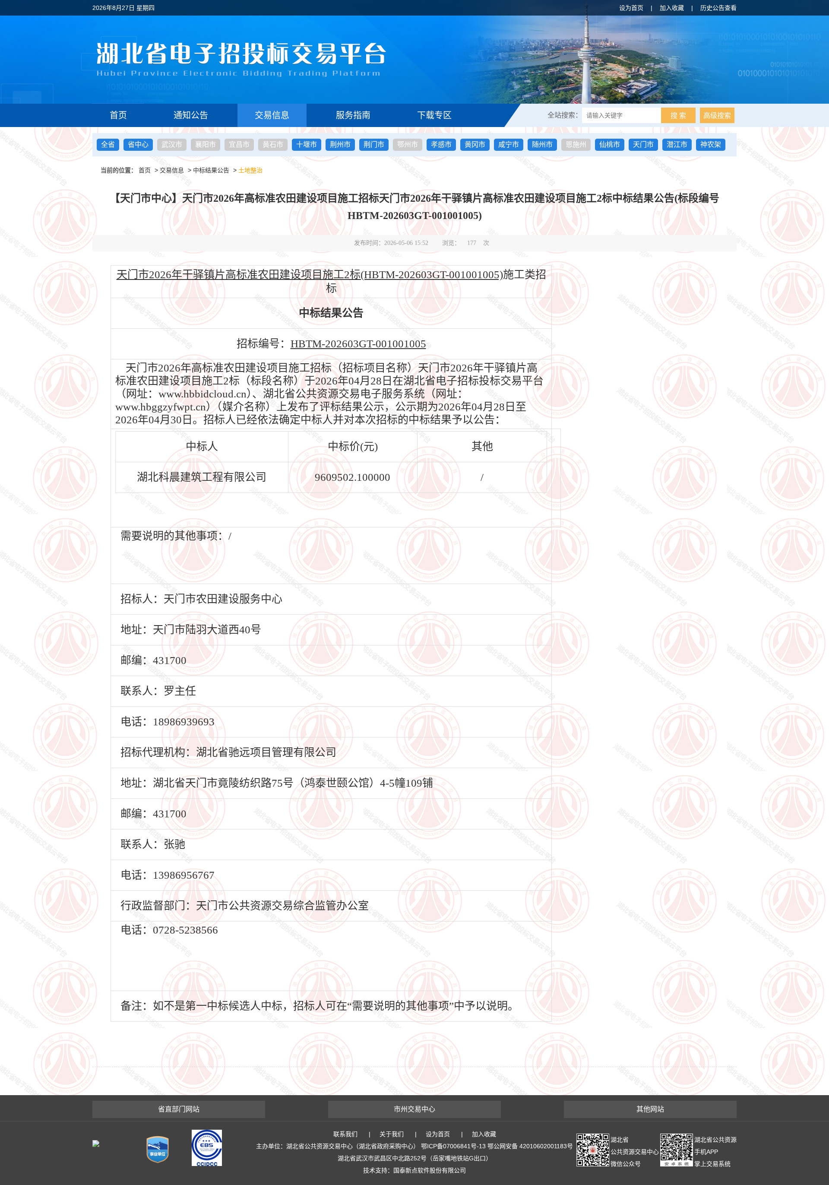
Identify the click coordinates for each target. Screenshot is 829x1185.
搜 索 (678, 115)
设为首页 (631, 7)
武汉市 (171, 144)
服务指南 (353, 115)
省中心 (138, 144)
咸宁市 (508, 144)
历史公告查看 (718, 7)
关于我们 (392, 1134)
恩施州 (576, 144)
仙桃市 (609, 144)
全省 (108, 144)
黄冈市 (475, 144)
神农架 (710, 144)
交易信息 (272, 115)
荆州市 (340, 144)
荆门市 (374, 144)
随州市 (542, 144)
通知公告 (191, 115)
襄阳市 (205, 144)
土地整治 (250, 170)
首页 (118, 115)
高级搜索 (717, 115)
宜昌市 (239, 144)
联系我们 (345, 1134)
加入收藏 (672, 7)
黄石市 (273, 144)
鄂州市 (407, 144)
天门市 (643, 144)
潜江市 (677, 144)
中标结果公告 (211, 170)
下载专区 (434, 115)
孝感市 (441, 144)
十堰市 (306, 144)
